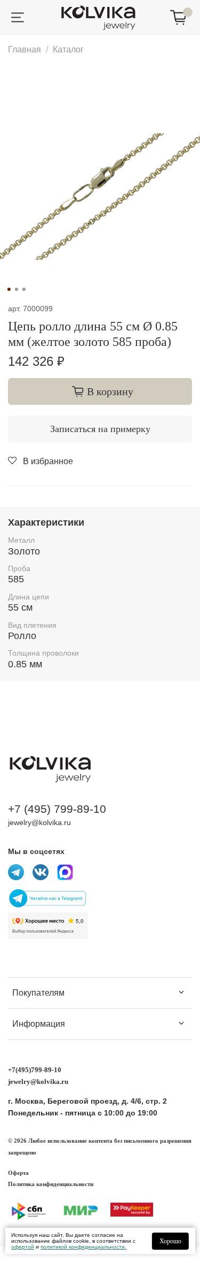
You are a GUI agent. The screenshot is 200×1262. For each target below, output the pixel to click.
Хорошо (170, 1241)
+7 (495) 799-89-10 (57, 809)
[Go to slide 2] (16, 289)
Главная (24, 49)
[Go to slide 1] (8, 289)
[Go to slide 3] (23, 289)
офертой (22, 1247)
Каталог (68, 49)
